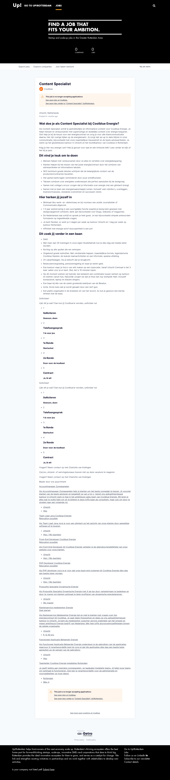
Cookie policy (91, 740)
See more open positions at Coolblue (85, 713)
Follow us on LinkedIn (135, 755)
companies (43, 66)
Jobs (126, 752)
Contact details (131, 762)
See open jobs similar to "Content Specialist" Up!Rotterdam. (70, 103)
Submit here (48, 769)
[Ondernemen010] (17, 5)
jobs (24, 66)
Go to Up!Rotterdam (134, 749)
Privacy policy (79, 740)
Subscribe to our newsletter (137, 759)
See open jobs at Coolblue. (57, 100)
